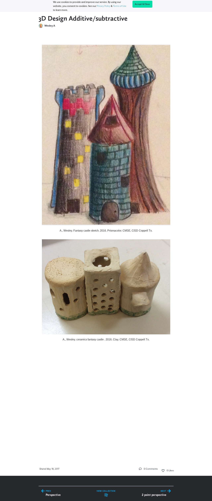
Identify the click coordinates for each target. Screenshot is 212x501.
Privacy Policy (103, 6)
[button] (140, 468)
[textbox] (106, 243)
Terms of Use (119, 6)
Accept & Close (142, 4)
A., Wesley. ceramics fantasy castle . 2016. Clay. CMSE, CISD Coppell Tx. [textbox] (106, 339)
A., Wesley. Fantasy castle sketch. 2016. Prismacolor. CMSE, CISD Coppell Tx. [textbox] (106, 230)
